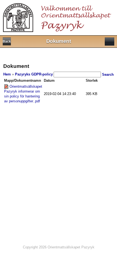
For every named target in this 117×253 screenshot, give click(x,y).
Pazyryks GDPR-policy (34, 74)
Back (7, 41)
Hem (7, 74)
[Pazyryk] (58, 16)
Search (108, 74)
